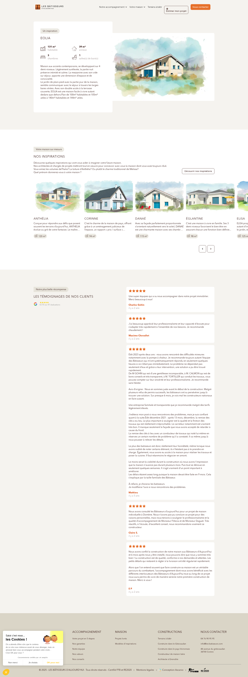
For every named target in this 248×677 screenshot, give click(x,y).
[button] (113, 7)
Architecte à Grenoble (168, 659)
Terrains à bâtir (155, 7)
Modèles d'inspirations (125, 644)
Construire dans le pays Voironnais (174, 649)
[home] (49, 7)
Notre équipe (78, 649)
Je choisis (33, 662)
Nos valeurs (77, 654)
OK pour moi (53, 662)
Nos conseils (78, 659)
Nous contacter (200, 7)
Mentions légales (145, 670)
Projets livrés (121, 639)
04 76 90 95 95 (207, 639)
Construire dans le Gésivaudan (172, 644)
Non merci (13, 662)
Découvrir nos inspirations (198, 171)
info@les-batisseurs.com (212, 644)
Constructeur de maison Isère (171, 654)
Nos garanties (78, 644)
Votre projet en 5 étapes (83, 639)
